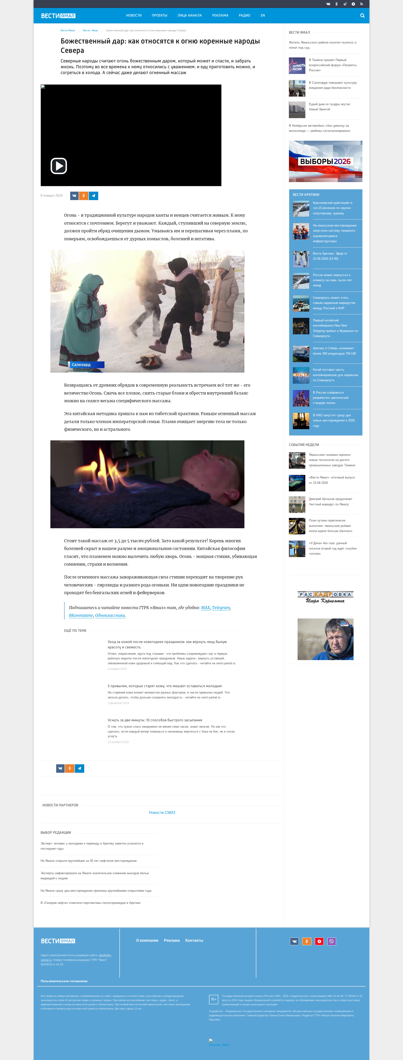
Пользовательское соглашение (64, 981)
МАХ (205, 607)
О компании (147, 940)
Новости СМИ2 (162, 813)
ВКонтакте (81, 615)
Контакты (194, 940)
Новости (134, 16)
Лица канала (189, 16)
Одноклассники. (110, 615)
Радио (244, 16)
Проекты (159, 16)
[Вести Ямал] (59, 16)
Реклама (220, 16)
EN (263, 16)
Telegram (221, 607)
